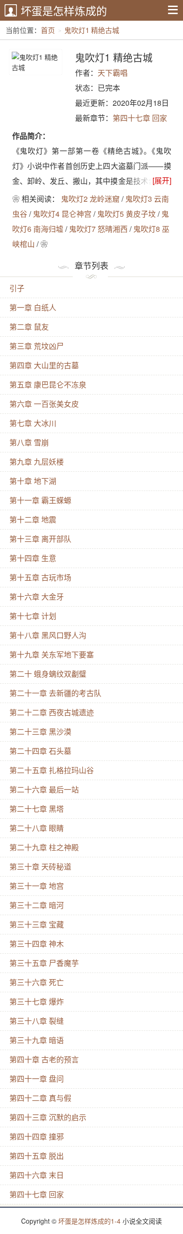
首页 (48, 30)
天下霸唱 (113, 72)
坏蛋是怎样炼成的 (64, 10)
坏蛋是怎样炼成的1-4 (89, 1221)
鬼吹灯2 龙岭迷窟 (90, 198)
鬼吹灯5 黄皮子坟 (126, 213)
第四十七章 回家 (140, 117)
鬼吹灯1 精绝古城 (91, 30)
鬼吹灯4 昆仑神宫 (62, 213)
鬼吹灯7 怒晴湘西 (98, 228)
